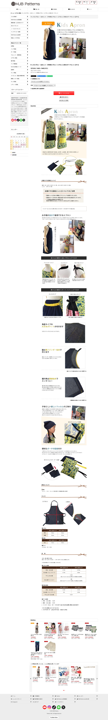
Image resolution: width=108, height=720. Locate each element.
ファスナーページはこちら (69, 208)
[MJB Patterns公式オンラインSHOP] (25, 3)
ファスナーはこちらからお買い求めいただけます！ (67, 605)
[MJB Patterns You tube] (12, 120)
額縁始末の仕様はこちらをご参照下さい (79, 400)
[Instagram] (15, 120)
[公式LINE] (21, 120)
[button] (78, 2)
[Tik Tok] (18, 120)
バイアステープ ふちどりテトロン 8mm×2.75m (55, 609)
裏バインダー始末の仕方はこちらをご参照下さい (77, 371)
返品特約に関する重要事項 (38, 88)
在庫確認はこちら (36, 78)
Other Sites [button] (54, 717)
